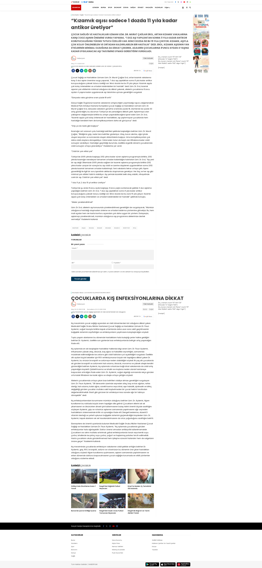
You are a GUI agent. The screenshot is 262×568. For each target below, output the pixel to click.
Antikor (75, 228)
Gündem (74, 543)
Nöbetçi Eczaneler (118, 550)
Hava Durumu (117, 540)
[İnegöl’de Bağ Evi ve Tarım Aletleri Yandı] (141, 500)
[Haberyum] (76, 10)
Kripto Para (116, 543)
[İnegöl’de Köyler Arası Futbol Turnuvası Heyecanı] (112, 500)
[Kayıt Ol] (183, 7)
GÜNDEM (95, 7)
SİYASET (141, 7)
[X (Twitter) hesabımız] (178, 2)
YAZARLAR (159, 7)
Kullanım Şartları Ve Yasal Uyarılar (163, 543)
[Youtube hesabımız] (184, 2)
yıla (135, 228)
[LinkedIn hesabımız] (187, 2)
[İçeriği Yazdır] (94, 70)
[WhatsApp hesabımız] (190, 2)
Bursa (145, 309)
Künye (154, 546)
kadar (100, 228)
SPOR (110, 7)
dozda (92, 228)
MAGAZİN (149, 7)
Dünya (73, 553)
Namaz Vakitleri (117, 546)
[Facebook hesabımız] (175, 2)
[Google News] (148, 70)
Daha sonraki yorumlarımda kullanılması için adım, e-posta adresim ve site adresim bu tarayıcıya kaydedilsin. (110, 272)
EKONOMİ (117, 7)
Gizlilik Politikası (157, 540)
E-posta (117, 263)
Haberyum (81, 58)
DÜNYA (125, 7)
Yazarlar (155, 550)
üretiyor (127, 228)
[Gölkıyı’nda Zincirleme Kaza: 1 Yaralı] (84, 476)
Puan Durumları (117, 553)
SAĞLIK (133, 7)
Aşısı (84, 228)
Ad (73, 263)
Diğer (167, 7)
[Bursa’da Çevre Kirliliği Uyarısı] (84, 500)
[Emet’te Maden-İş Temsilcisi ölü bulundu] (141, 476)
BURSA (103, 7)
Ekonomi (74, 550)
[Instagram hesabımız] (181, 2)
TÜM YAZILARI (148, 58)
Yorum (75, 248)
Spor (72, 546)
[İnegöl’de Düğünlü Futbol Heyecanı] (112, 476)
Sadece (117, 228)
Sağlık (151, 63)
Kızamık (108, 228)
